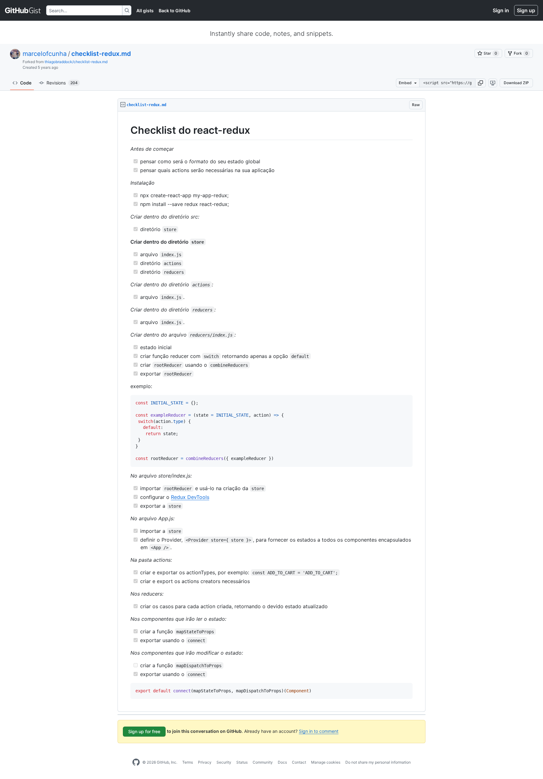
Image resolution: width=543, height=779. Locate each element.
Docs (282, 762)
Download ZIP (516, 82)
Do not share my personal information (378, 762)
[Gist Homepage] (23, 10)
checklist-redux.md (101, 53)
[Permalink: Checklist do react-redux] (126, 130)
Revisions (62, 82)
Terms (187, 762)
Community (263, 762)
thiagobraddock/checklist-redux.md (76, 61)
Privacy (204, 762)
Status (242, 762)
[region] (271, 411)
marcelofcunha (45, 53)
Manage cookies (325, 762)
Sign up (526, 10)
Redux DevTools (190, 497)
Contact (299, 762)
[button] (480, 82)
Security (224, 762)
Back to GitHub (174, 10)
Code (25, 82)
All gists (145, 10)
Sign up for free (144, 731)
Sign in (501, 10)
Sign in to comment (318, 731)
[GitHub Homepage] (136, 762)
